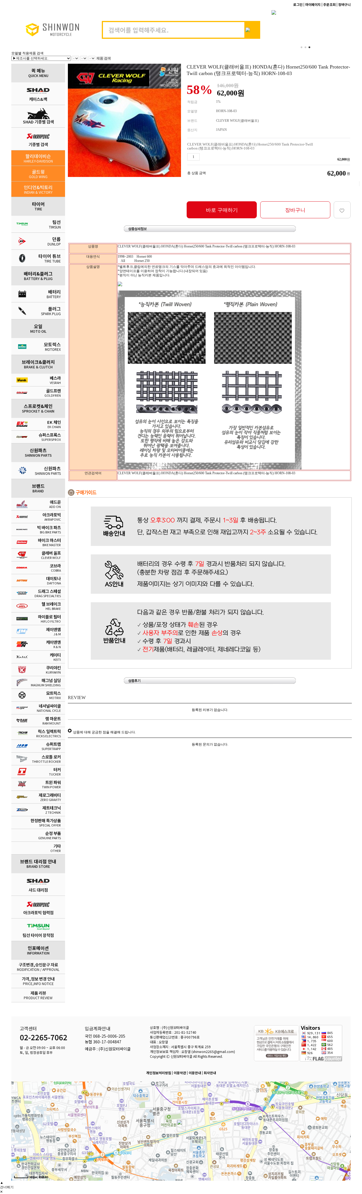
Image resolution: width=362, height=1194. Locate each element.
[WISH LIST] (342, 209)
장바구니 (295, 210)
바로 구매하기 (222, 210)
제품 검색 (103, 58)
